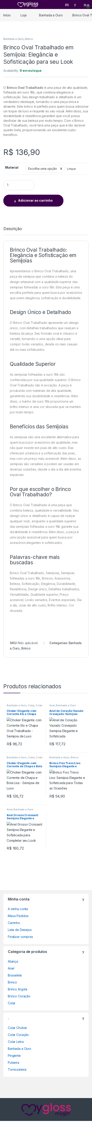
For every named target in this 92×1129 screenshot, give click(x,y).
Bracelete (15, 975)
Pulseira (13, 1062)
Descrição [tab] (12, 229)
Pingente (14, 1055)
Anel (52, 705)
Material (11, 167)
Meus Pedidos (18, 916)
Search (67, 4)
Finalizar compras (20, 937)
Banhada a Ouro (51, 15)
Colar (31, 705)
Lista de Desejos (20, 930)
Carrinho (14, 923)
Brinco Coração (19, 996)
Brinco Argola (17, 989)
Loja (23, 15)
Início (7, 15)
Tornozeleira (17, 1069)
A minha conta (18, 909)
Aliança (13, 961)
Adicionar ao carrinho (35, 200)
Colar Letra (15, 1042)
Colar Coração (18, 1035)
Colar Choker (17, 1028)
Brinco (29, 39)
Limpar (71, 168)
